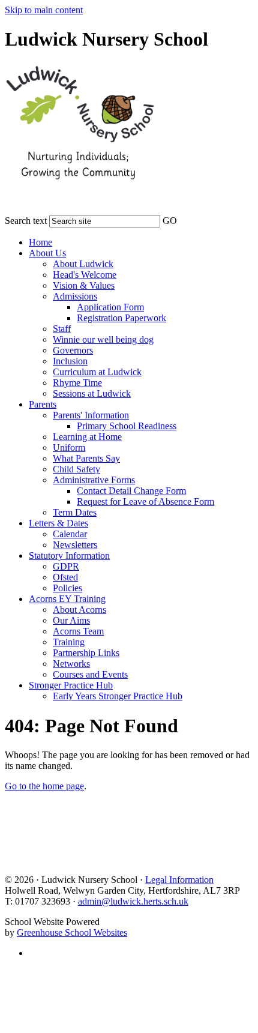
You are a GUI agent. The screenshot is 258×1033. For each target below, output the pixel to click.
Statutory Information (69, 555)
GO (170, 220)
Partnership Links (86, 653)
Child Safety (76, 469)
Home (40, 242)
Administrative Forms (94, 480)
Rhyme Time (77, 383)
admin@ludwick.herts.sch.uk (133, 901)
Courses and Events (90, 674)
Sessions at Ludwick (92, 393)
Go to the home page (44, 786)
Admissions (75, 296)
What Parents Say (86, 458)
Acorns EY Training (67, 599)
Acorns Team (78, 631)
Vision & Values (84, 285)
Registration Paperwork (121, 318)
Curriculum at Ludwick (97, 372)
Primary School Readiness (126, 426)
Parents (42, 404)
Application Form (110, 307)
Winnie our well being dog (103, 339)
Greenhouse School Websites (72, 932)
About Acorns (79, 609)
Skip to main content (44, 10)
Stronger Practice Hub (71, 685)
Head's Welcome (84, 275)
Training (69, 642)
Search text (26, 220)
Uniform (69, 447)
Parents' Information (91, 415)
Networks (71, 663)
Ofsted (65, 577)
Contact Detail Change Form (131, 491)
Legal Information (179, 880)
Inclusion (70, 361)
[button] (184, 218)
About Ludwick (83, 264)
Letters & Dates (58, 523)
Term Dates (75, 512)
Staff (62, 329)
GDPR (66, 566)
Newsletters (75, 545)
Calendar (70, 534)
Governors (73, 350)
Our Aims (71, 620)
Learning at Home (87, 437)
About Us (47, 253)
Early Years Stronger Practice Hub (117, 696)
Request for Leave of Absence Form (145, 501)
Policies (67, 588)
